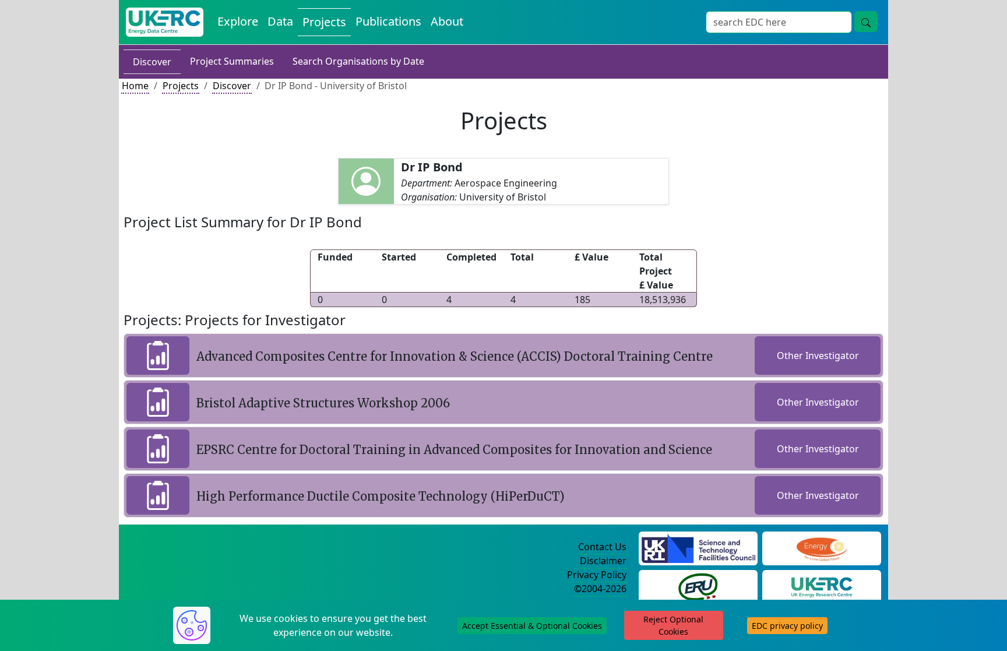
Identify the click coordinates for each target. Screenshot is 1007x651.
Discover (152, 61)
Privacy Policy (596, 574)
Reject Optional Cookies (673, 625)
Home (135, 85)
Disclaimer (603, 560)
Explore (237, 21)
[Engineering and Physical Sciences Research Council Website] (821, 547)
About (447, 21)
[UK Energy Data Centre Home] (164, 22)
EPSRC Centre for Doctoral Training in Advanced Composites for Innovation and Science (454, 449)
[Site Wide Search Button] (866, 21)
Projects (324, 22)
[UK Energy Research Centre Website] (822, 585)
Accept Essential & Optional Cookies (532, 625)
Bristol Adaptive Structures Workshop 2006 (323, 403)
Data (280, 21)
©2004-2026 (600, 588)
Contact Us (602, 546)
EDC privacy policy (787, 625)
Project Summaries (232, 61)
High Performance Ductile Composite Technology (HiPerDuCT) (380, 496)
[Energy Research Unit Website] (698, 585)
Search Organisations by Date (358, 61)
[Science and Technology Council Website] (698, 547)
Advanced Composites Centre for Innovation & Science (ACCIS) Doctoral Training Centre (454, 356)
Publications (388, 21)
